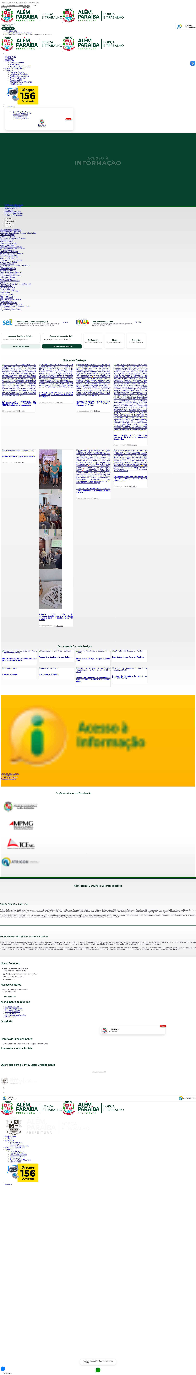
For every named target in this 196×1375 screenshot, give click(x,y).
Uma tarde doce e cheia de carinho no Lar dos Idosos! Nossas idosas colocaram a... (130, 478)
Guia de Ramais (10, 996)
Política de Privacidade (13, 215)
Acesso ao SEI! (16, 80)
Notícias (22, 411)
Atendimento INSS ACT (49, 674)
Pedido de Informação (19, 76)
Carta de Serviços (17, 72)
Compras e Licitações (13, 212)
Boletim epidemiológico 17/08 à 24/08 (18, 456)
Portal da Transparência (15, 68)
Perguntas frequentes (21, 346)
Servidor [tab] (8, 223)
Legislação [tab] (8, 226)
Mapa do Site (10, 1089)
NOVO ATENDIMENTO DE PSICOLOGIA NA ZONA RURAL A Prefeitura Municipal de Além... (93, 403)
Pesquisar (26, 8)
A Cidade (9, 59)
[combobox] (11, 7)
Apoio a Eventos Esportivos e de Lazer (55, 657)
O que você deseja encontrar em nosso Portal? (19, 6)
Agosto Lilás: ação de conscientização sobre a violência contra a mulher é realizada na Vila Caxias (56, 617)
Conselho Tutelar (10, 674)
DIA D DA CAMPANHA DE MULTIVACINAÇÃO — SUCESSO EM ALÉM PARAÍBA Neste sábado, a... (19, 403)
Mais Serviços (16, 84)
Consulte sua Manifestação (62, 346)
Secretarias (15, 64)
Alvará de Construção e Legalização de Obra (93, 659)
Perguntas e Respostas (14, 213)
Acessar (65, 322)
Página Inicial (10, 57)
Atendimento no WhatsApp (21, 82)
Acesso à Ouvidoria (18, 78)
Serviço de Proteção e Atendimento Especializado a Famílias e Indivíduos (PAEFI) (93, 679)
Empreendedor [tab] (10, 221)
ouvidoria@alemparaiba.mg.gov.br (18, 33)
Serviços (9, 70)
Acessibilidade (11, 1087)
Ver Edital (138, 322)
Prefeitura (9, 61)
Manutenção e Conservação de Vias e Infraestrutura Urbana (19, 659)
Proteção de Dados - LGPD (15, 1092)
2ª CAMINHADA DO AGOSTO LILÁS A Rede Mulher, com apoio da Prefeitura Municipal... (56, 395)
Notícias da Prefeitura (19, 74)
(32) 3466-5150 (11, 31)
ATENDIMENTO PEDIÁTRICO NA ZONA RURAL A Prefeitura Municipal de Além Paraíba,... (93, 490)
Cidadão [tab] (8, 219)
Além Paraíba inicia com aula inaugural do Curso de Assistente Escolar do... (130, 437)
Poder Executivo (17, 63)
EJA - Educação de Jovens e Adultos (128, 657)
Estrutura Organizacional (20, 66)
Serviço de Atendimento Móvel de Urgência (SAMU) (129, 677)
